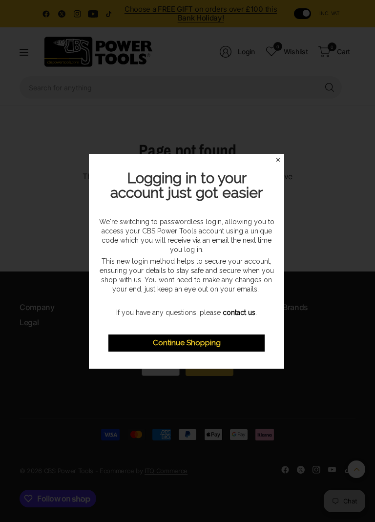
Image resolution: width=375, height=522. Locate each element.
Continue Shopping (187, 342)
